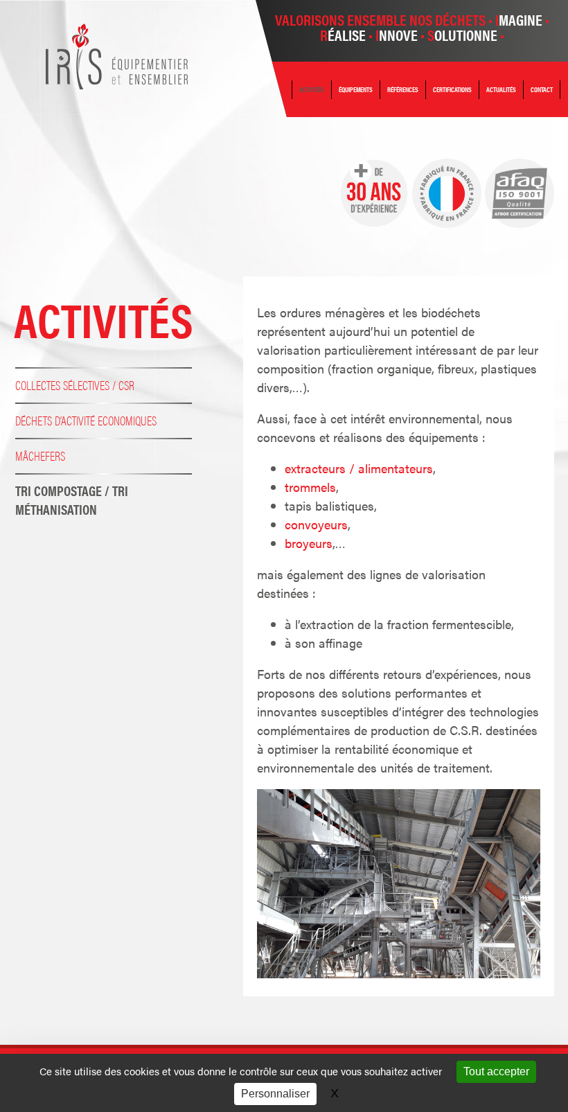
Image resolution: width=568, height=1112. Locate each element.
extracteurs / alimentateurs (359, 468)
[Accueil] (117, 84)
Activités (311, 89)
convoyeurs (316, 524)
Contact (542, 89)
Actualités (501, 89)
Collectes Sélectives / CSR (74, 385)
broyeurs (308, 542)
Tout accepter (496, 1071)
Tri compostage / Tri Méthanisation (71, 500)
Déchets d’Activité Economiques (86, 420)
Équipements (356, 89)
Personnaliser (275, 1094)
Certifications (452, 89)
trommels (310, 486)
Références (402, 89)
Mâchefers (40, 455)
